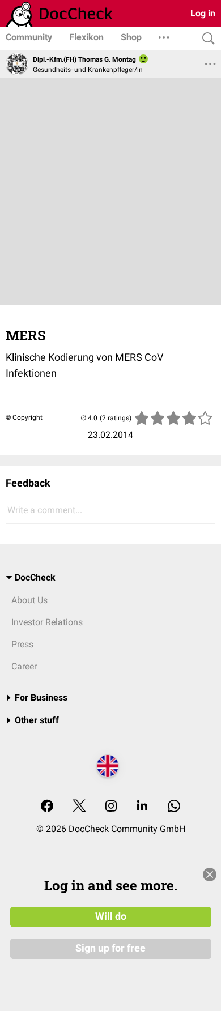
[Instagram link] (111, 806)
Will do (110, 916)
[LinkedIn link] (142, 806)
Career (24, 666)
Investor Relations (47, 622)
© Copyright (24, 417)
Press (22, 644)
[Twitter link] (79, 806)
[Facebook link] (47, 806)
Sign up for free (110, 948)
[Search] (205, 39)
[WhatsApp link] (174, 806)
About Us (29, 600)
